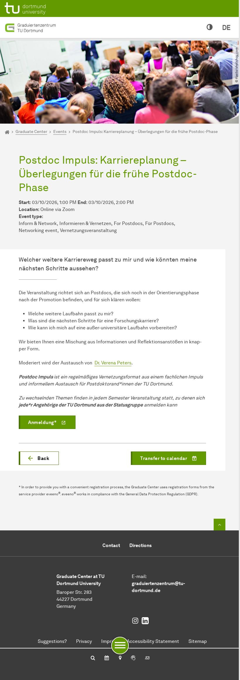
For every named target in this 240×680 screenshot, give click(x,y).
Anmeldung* (42, 422)
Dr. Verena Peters (113, 363)
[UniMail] (147, 658)
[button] (39, 458)
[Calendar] (107, 658)
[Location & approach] (120, 658)
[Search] (93, 658)
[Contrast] (209, 27)
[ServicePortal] (133, 658)
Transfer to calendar (163, 458)
